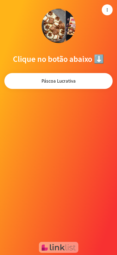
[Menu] (107, 9)
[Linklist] (59, 247)
